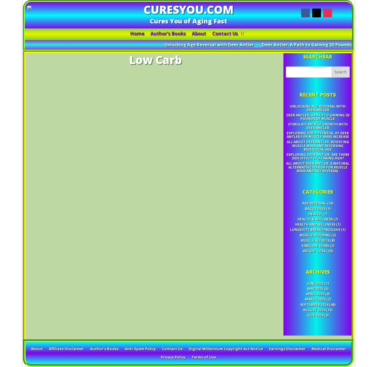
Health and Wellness (315, 224)
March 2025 (315, 299)
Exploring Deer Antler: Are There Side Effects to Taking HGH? (317, 156)
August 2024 (314, 310)
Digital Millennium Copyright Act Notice (226, 349)
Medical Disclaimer (329, 349)
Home (137, 34)
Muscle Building (315, 235)
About (199, 34)
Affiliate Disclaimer (66, 349)
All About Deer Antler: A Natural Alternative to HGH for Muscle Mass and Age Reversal (317, 167)
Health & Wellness (315, 219)
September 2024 (314, 304)
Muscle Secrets (315, 240)
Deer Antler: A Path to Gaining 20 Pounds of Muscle (308, 45)
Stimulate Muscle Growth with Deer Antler (318, 126)
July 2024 (315, 315)
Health (315, 214)
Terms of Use (204, 357)
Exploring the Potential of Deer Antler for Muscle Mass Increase (318, 135)
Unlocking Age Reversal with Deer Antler (200, 45)
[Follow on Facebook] (305, 13)
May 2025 (315, 288)
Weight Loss (314, 251)
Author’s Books (168, 34)
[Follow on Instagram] (327, 13)
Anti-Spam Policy (140, 349)
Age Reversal (314, 203)
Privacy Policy (173, 357)
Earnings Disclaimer (287, 349)
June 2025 (315, 283)
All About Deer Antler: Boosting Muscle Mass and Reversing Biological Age (318, 145)
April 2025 (315, 294)
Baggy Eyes (315, 208)
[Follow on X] (316, 13)
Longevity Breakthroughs (315, 229)
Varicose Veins (315, 245)
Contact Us (225, 34)
